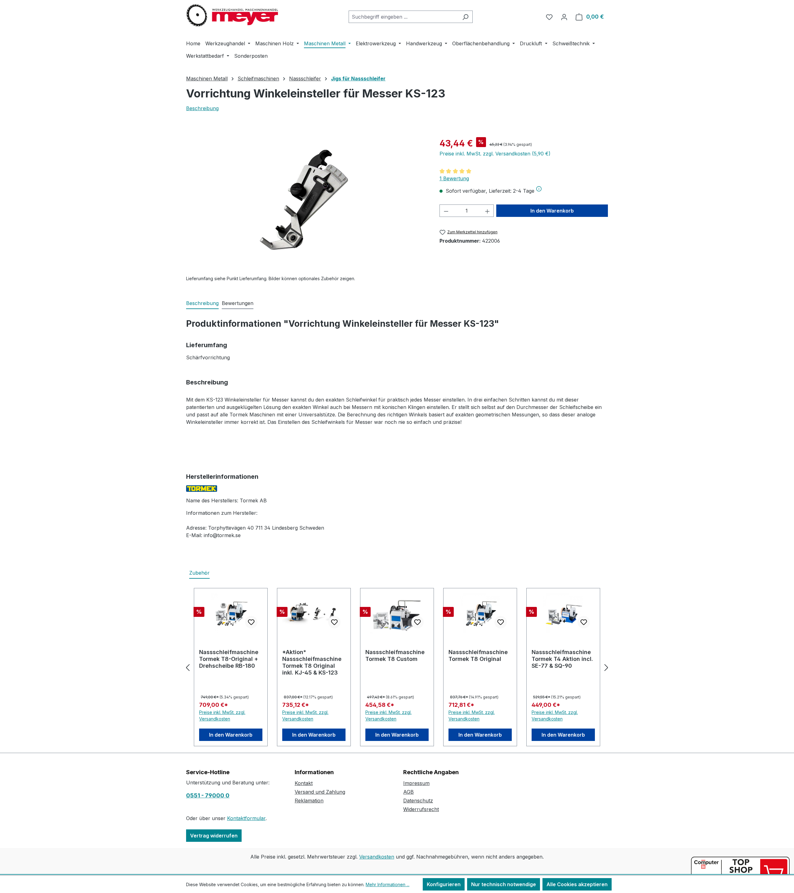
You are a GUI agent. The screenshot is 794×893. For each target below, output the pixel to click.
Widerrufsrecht (421, 809)
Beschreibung (202, 108)
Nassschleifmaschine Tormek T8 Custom (395, 655)
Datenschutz (418, 800)
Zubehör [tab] (199, 573)
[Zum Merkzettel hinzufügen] (251, 622)
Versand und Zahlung (320, 792)
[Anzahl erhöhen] (487, 210)
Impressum (416, 783)
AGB (408, 792)
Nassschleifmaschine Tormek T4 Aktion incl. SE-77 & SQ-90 (562, 659)
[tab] (202, 303)
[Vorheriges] (187, 667)
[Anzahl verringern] (446, 210)
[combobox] (403, 17)
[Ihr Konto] (564, 17)
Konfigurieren (444, 884)
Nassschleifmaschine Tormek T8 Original (478, 655)
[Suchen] (465, 17)
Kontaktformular (246, 818)
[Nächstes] (606, 667)
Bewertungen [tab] (237, 303)
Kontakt (304, 783)
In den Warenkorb (552, 211)
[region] (306, 203)
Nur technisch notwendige (503, 884)
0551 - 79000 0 (208, 795)
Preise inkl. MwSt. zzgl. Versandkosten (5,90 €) (495, 153)
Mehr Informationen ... (387, 884)
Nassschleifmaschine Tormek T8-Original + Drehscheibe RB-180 (228, 659)
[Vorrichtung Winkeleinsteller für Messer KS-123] (306, 203)
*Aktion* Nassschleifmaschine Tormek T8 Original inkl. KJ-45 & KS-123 (311, 662)
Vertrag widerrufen (214, 835)
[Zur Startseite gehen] (232, 15)
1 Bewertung (454, 178)
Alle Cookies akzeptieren (577, 884)
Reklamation (309, 800)
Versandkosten (376, 857)
